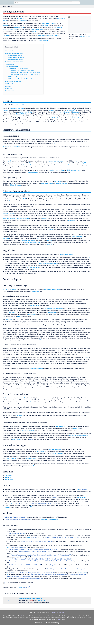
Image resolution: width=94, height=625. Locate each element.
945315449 (82, 489)
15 (31, 506)
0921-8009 (33, 537)
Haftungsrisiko (13, 312)
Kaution (19, 316)
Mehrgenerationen (32, 172)
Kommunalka (70, 110)
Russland (51, 110)
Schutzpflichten (16, 439)
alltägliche (84, 163)
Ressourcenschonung (28, 241)
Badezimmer (61, 18)
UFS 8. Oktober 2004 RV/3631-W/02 (61, 559)
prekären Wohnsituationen (32, 242)
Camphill (50, 229)
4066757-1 (26, 587)
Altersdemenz (72, 220)
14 (33, 465)
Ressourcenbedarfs (61, 183)
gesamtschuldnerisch (36, 368)
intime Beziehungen (77, 237)
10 (85, 357)
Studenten (45, 25)
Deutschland (45, 23)
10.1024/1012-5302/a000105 (37, 503)
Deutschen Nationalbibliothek (49, 519)
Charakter (32, 163)
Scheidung (19, 415)
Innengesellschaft (60, 426)
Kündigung (31, 314)
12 (11, 365)
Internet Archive (81, 497)
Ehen (6, 398)
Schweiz (5, 25)
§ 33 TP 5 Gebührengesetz (17, 559)
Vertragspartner (34, 305)
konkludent (76, 428)
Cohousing (57, 181)
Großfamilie (55, 118)
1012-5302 (15, 503)
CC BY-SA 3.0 (42, 600)
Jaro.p (31, 600)
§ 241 (30, 439)
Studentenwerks (31, 458)
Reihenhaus (41, 35)
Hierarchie (8, 161)
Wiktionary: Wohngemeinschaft (15, 517)
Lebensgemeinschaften (17, 108)
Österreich (53, 23)
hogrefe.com (52, 503)
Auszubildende (16, 147)
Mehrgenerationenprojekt (74, 170)
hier (15, 616)
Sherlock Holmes (64, 112)
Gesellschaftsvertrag (28, 430)
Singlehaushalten (57, 453)
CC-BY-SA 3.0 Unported (57, 612)
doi (28, 503)
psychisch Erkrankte (23, 218)
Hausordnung (52, 312)
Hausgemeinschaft (53, 35)
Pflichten (70, 165)
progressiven (52, 161)
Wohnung (5, 110)
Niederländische (19, 27)
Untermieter (8, 320)
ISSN (10, 503)
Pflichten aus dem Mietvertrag (54, 308)
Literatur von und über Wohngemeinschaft (17, 519)
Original (52, 565)
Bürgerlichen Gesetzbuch (52, 289)
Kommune (8, 477)
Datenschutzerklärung (52, 623)
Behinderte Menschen (9, 218)
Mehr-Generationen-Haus (56, 170)
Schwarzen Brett (85, 36)
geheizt (49, 241)
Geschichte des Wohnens (20, 105)
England (6, 35)
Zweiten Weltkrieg (21, 114)
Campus (35, 31)
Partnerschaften (21, 398)
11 (86, 357)
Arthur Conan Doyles (25, 112)
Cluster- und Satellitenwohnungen (48, 263)
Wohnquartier (20, 18)
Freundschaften (27, 165)
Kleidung (49, 244)
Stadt (24, 199)
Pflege (54, 497)
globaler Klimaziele (15, 185)
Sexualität (6, 239)
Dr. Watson (75, 112)
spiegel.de (22, 547)
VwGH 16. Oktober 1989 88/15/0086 (38, 559)
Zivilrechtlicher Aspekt (9, 289)
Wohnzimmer (23, 20)
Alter (76, 161)
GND (20, 587)
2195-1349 (14, 547)
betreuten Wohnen (8, 213)
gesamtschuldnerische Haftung (78, 435)
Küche (5, 20)
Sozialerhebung (11, 458)
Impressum (39, 623)
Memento (61, 497)
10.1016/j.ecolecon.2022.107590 (56, 537)
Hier (22, 616)
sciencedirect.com (73, 537)
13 (66, 426)
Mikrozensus (40, 451)
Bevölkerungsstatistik (55, 449)
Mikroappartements (33, 267)
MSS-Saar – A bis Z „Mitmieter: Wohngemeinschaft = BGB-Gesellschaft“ (30, 573)
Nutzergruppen (60, 161)
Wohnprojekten (32, 124)
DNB (77, 489)
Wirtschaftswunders (75, 118)
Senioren (44, 218)
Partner (32, 402)
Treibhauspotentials (47, 183)
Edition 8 (7, 507)
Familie (11, 201)
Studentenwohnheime (37, 29)
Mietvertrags (35, 291)
